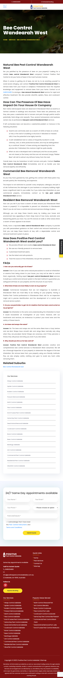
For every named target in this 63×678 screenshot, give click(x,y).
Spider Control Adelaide (15, 386)
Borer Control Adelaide (14, 434)
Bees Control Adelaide (14, 439)
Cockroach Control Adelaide (16, 429)
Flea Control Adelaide (14, 407)
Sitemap (37, 566)
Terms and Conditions (14, 527)
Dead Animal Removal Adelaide (17, 423)
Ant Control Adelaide (14, 450)
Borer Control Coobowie (42, 608)
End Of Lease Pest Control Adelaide (19, 413)
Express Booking (12, 591)
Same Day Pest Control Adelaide (18, 418)
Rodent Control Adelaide (15, 392)
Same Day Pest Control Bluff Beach (46, 617)
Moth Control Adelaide (14, 402)
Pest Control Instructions (18, 525)
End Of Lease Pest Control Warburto (46, 628)
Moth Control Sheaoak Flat (43, 603)
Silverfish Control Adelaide (16, 466)
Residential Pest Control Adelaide (18, 461)
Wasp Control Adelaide (15, 381)
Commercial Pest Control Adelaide (18, 455)
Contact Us (38, 563)
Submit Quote (31, 533)
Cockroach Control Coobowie (44, 614)
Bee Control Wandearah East (13, 367)
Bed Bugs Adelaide (13, 445)
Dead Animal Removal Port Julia (45, 625)
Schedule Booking (47, 2)
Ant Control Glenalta (41, 605)
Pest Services (38, 561)
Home (36, 558)
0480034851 (16, 2)
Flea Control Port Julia (41, 611)
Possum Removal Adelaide (16, 397)
